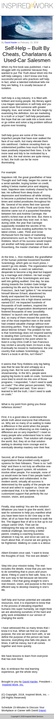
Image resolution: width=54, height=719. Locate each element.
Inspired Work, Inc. (13, 684)
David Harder (11, 42)
